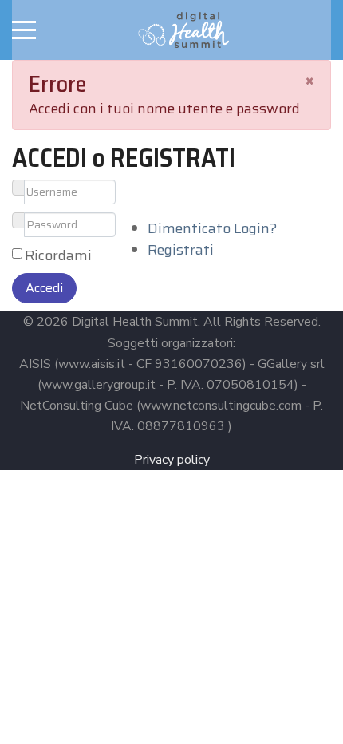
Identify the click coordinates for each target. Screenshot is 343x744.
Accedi (44, 288)
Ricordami (58, 256)
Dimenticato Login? (212, 228)
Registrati (181, 250)
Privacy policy (172, 460)
